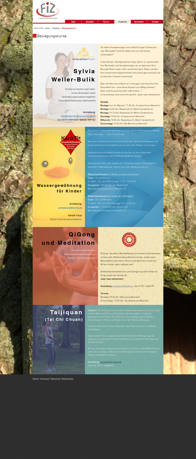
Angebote (55, 28)
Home (47, 28)
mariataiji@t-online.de (110, 362)
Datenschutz (56, 379)
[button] (106, 22)
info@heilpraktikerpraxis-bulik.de (78, 116)
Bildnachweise (67, 379)
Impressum (44, 379)
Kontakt (36, 379)
